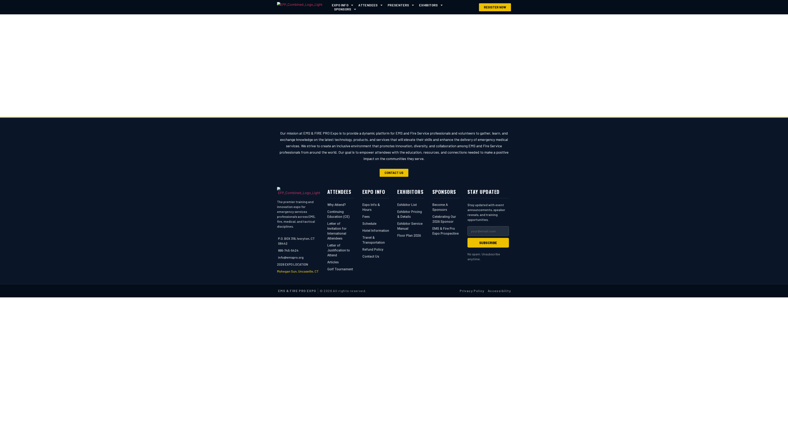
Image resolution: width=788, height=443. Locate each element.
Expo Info (340, 5)
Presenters (398, 5)
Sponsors (342, 9)
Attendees (368, 5)
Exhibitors (428, 5)
